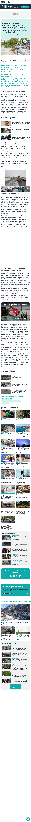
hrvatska (4, 601)
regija (20, 601)
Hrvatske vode (14, 91)
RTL (2, 166)
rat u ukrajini (13, 601)
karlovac (4, 396)
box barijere (5, 403)
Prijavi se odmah (7, 593)
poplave (21, 396)
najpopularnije (9, 643)
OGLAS (15, 14)
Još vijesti (14, 686)
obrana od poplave (7, 398)
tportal (11, 223)
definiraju (12, 197)
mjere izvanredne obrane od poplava (11, 400)
